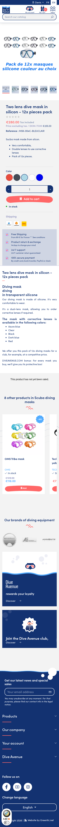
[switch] (6, 822)
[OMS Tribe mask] (23, 454)
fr (47, 2)
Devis (38, 2)
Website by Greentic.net (41, 820)
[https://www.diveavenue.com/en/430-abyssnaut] (9, 539)
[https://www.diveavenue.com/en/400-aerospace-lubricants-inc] (29, 539)
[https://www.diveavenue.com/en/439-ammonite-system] (49, 539)
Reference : (12, 130)
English (28, 807)
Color (9, 171)
